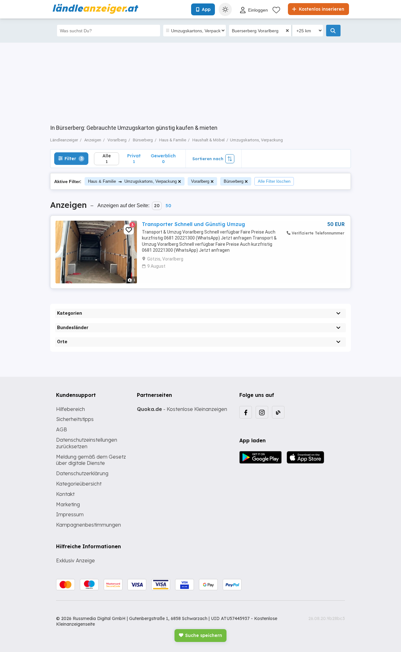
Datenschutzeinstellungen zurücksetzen (86, 443)
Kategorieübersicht (79, 484)
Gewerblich (163, 158)
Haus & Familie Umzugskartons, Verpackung (132, 181)
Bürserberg (233, 181)
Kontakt (65, 494)
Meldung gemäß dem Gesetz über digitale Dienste (91, 460)
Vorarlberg (200, 181)
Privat (134, 158)
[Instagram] (262, 412)
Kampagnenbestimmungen (88, 525)
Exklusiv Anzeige (75, 560)
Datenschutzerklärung (82, 473)
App (206, 9)
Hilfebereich (70, 409)
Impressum (70, 514)
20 (156, 205)
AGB (61, 429)
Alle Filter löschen (274, 181)
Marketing (68, 504)
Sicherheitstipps (75, 419)
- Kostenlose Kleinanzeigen (182, 409)
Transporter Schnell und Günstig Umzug (193, 224)
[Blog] (278, 412)
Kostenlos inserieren (321, 9)
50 (168, 205)
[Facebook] (246, 412)
